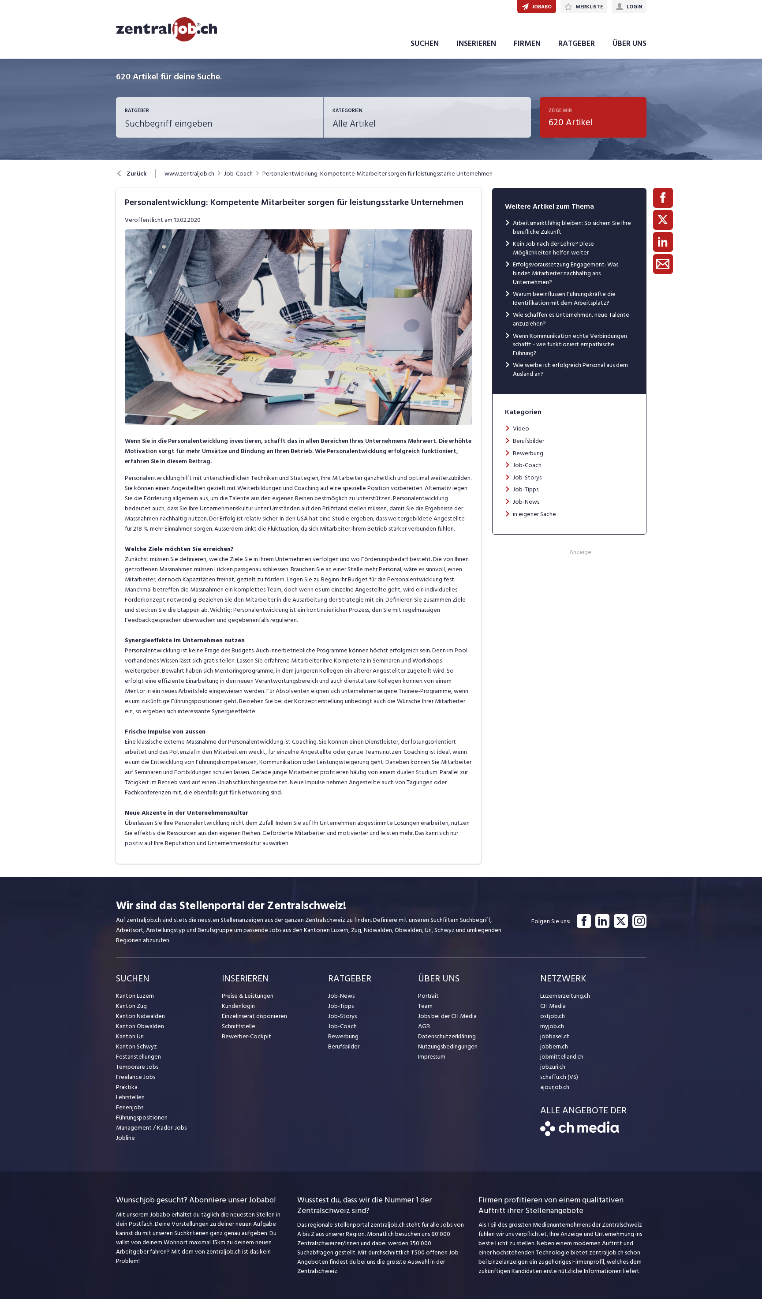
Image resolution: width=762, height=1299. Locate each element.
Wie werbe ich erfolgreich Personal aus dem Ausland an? (570, 369)
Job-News (526, 502)
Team (425, 1006)
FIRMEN (527, 43)
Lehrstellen (130, 1097)
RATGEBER (576, 43)
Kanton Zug (131, 1006)
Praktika (127, 1087)
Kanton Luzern (135, 996)
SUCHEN (425, 43)
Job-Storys (527, 477)
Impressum (431, 1057)
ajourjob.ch (554, 1087)
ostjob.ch (552, 1016)
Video (521, 428)
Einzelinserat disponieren (254, 1016)
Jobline (125, 1138)
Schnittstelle (238, 1026)
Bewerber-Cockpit (246, 1036)
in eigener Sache (534, 514)
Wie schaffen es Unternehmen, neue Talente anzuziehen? (571, 319)
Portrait (428, 996)
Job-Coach (238, 174)
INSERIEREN (476, 43)
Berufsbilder (528, 441)
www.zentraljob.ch (189, 174)
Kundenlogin (238, 1006)
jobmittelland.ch (561, 1057)
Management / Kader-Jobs (151, 1128)
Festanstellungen (138, 1057)
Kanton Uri (130, 1036)
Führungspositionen (142, 1117)
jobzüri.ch (552, 1067)
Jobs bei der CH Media (447, 1016)
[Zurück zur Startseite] (579, 1134)
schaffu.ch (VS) (559, 1077)
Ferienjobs (129, 1107)
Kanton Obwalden (140, 1026)
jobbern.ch (554, 1046)
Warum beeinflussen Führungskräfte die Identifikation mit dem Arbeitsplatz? (564, 298)
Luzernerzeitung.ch (565, 996)
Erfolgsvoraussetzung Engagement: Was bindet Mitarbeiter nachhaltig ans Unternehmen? (565, 273)
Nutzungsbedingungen (448, 1046)
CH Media (553, 1006)
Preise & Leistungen (247, 996)
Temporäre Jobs (137, 1067)
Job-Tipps (525, 489)
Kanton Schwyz (136, 1046)
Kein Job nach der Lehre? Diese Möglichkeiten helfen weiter (553, 248)
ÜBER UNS (629, 43)
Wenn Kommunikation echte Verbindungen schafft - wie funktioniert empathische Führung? (570, 344)
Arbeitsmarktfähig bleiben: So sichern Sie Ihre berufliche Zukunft (572, 227)
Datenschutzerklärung (447, 1036)
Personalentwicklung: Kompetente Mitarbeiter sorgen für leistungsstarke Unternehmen (377, 174)
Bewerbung (528, 453)
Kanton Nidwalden (140, 1016)
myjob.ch (552, 1026)
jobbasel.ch (555, 1036)
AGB (424, 1026)
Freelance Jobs (135, 1077)
